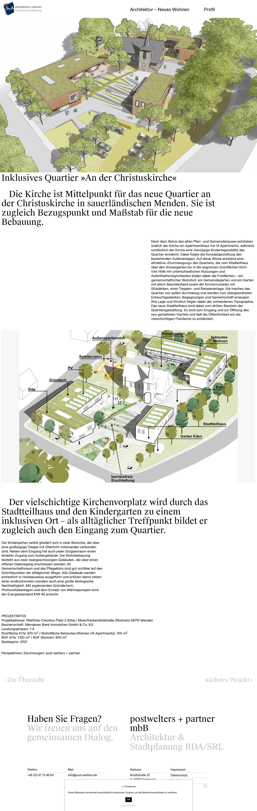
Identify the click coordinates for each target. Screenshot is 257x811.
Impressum (178, 769)
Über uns (213, 14)
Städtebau (140, 14)
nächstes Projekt (227, 680)
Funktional (129, 787)
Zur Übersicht (25, 680)
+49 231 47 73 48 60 (40, 775)
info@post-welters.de (82, 775)
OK (128, 799)
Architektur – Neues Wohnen (159, 9)
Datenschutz (179, 775)
